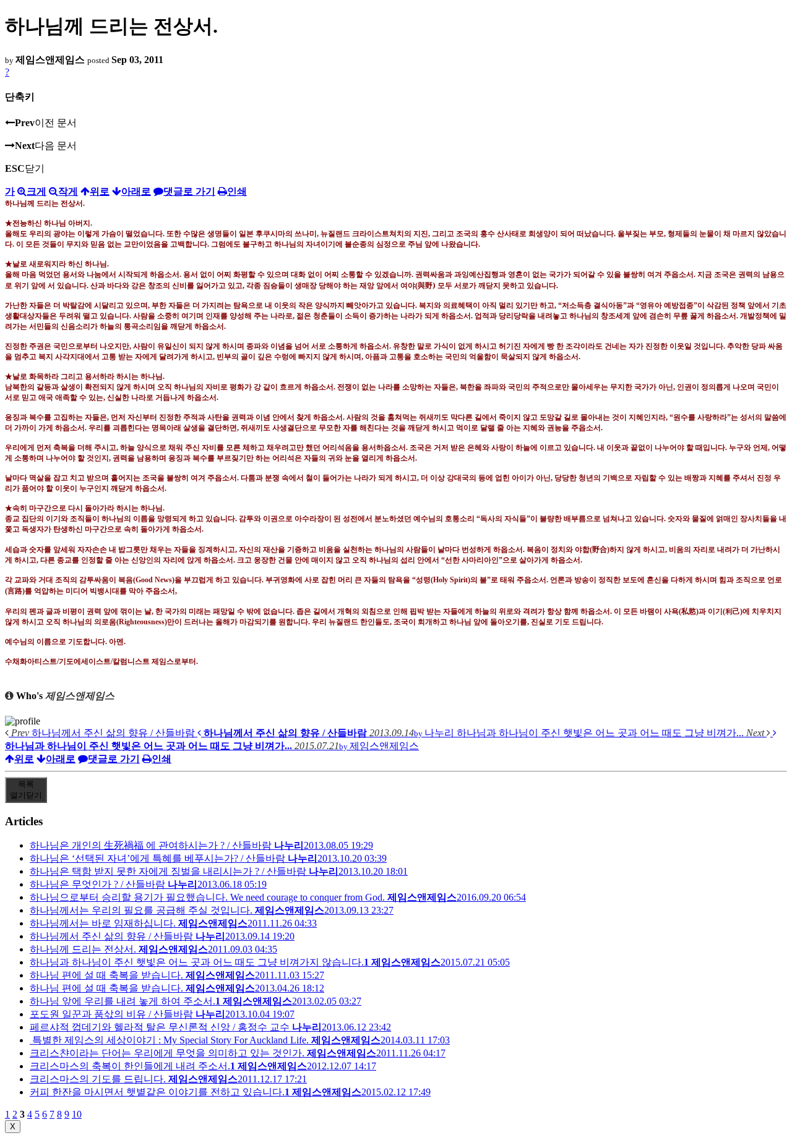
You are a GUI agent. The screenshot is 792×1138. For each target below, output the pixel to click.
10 (77, 1114)
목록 (26, 789)
